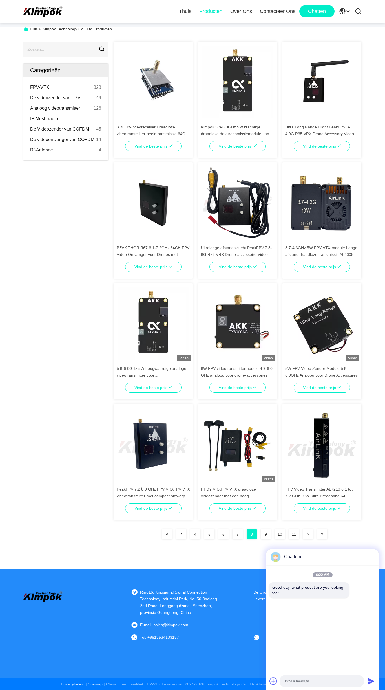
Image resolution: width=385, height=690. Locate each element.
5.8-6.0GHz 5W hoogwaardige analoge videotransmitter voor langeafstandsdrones (151, 375)
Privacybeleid (73, 684)
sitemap (95, 684)
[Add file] (273, 681)
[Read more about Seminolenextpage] (167, 534)
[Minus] (371, 556)
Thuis (185, 11)
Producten (210, 11)
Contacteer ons (277, 11)
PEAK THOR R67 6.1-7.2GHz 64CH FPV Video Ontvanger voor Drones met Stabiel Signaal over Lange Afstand (153, 254)
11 (294, 534)
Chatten (317, 11)
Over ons (241, 11)
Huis (34, 29)
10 (280, 534)
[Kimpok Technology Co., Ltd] (43, 11)
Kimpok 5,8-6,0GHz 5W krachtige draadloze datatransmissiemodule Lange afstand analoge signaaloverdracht (237, 134)
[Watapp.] (260, 637)
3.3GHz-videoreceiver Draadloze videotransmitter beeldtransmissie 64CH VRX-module (152, 134)
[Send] (370, 681)
